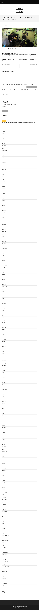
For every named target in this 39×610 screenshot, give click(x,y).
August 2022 (3, 214)
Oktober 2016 (4, 325)
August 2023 (3, 193)
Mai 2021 (3, 238)
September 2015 (4, 348)
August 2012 (3, 411)
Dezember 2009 (4, 466)
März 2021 (3, 239)
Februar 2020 (4, 258)
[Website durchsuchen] (37, 2)
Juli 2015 (3, 351)
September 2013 (4, 389)
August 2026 (3, 131)
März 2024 (3, 181)
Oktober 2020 (4, 246)
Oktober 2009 (4, 470)
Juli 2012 (3, 413)
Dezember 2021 (4, 226)
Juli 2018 (3, 289)
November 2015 (4, 344)
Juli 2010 (3, 454)
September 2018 (4, 286)
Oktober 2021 (4, 229)
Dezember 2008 (4, 487)
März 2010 (3, 461)
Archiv (3, 506)
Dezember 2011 (4, 425)
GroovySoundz (4, 523)
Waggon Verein (14, 606)
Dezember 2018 (4, 281)
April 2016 (3, 336)
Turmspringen (4, 573)
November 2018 (4, 282)
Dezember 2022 (4, 207)
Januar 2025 (3, 164)
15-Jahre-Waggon (4, 499)
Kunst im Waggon (4, 533)
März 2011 (3, 441)
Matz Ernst (3, 550)
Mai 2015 (3, 355)
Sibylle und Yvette (4, 571)
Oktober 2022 (4, 210)
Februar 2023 (4, 203)
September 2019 (4, 265)
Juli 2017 (3, 310)
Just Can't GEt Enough (5, 526)
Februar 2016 (4, 339)
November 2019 (4, 262)
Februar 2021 (4, 241)
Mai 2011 (3, 437)
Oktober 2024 (4, 169)
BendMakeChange (4, 509)
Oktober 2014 (4, 367)
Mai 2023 (3, 198)
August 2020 (3, 250)
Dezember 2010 (4, 446)
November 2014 (4, 365)
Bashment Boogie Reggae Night (6, 507)
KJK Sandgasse (4, 528)
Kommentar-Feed (4, 593)
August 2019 (3, 267)
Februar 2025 (4, 162)
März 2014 (3, 379)
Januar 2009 (3, 485)
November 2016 (4, 324)
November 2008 (4, 489)
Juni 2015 (3, 353)
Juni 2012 (3, 415)
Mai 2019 (3, 272)
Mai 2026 (3, 136)
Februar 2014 (4, 380)
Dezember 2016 (4, 322)
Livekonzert (3, 542)
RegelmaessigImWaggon (5, 561)
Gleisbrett (3, 518)
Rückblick (3, 568)
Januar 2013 (3, 403)
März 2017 (3, 317)
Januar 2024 (3, 184)
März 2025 (3, 160)
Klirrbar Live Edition (4, 530)
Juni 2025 (3, 155)
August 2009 (3, 473)
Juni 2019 (3, 270)
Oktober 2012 (4, 408)
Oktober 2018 (4, 284)
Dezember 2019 (4, 260)
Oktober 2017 (4, 305)
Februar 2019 (4, 277)
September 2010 (4, 451)
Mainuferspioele (4, 549)
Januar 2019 (3, 279)
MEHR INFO (3, 97)
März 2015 (3, 358)
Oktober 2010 (4, 449)
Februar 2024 (4, 183)
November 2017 (4, 303)
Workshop (3, 585)
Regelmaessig (4, 559)
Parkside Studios (4, 554)
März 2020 (3, 257)
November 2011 (4, 427)
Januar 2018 (3, 300)
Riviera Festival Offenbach (5, 566)
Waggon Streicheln (4, 583)
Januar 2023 (3, 205)
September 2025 (4, 150)
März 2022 (3, 222)
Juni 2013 (3, 394)
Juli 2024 (3, 174)
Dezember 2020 (4, 243)
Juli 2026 (3, 133)
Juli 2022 (3, 215)
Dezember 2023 (4, 186)
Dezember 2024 (4, 165)
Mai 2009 (3, 478)
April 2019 (3, 274)
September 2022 (4, 212)
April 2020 (3, 255)
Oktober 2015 (4, 346)
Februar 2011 (4, 442)
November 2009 (4, 468)
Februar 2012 (4, 422)
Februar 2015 (4, 360)
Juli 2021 (3, 234)
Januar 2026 (3, 143)
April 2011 (3, 439)
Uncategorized (4, 576)
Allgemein (3, 502)
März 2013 (3, 399)
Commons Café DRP (5, 511)
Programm (5, 25)
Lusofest (3, 545)
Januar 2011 (3, 444)
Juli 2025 (3, 153)
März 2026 (3, 140)
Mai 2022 (3, 219)
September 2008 (4, 492)
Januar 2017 (3, 320)
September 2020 (4, 248)
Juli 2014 (3, 372)
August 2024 (3, 172)
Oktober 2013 (4, 387)
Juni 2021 (3, 236)
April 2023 (3, 200)
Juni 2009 (3, 477)
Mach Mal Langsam (4, 547)
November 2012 (4, 406)
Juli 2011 (3, 434)
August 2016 (3, 329)
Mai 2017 (3, 313)
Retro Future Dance (4, 564)
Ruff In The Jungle (4, 569)
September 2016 (4, 327)
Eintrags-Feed (4, 592)
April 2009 (3, 480)
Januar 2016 (3, 341)
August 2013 (3, 391)
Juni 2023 (3, 196)
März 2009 (3, 482)
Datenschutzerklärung (24, 606)
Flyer (2, 516)
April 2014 (3, 377)
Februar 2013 (4, 401)
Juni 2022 (3, 217)
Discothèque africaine (5, 514)
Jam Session (3, 525)
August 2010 (3, 453)
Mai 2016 (3, 334)
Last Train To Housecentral (6, 537)
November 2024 (4, 167)
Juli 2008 (3, 494)
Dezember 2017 (4, 301)
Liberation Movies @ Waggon (6, 540)
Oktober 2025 (4, 148)
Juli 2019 (3, 269)
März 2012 (3, 420)
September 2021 (4, 231)
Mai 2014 (3, 375)
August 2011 (3, 432)
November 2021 (4, 227)
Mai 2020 (3, 253)
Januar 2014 (3, 382)
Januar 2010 (3, 465)
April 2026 (3, 138)
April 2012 (3, 418)
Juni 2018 (3, 291)
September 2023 (4, 191)
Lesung (3, 538)
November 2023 (4, 188)
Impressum (18, 606)
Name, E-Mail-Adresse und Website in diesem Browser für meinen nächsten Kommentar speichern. (19, 84)
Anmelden (3, 591)
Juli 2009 (3, 475)
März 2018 (3, 296)
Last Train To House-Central (6, 535)
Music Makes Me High (5, 552)
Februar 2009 (4, 484)
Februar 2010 (4, 463)
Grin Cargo (3, 521)
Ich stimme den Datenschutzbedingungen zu (9, 104)
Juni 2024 (3, 176)
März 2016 (3, 337)
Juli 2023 (3, 195)
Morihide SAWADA (13, 54)
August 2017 (3, 308)
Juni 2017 (3, 312)
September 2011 (4, 430)
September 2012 (4, 410)
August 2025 (3, 152)
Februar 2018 (4, 298)
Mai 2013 (3, 396)
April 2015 (3, 356)
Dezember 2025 (4, 145)
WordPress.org (4, 594)
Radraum (3, 557)
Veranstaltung (4, 578)
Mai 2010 (3, 458)
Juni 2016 (3, 332)
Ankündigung (4, 504)
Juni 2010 (3, 456)
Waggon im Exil (4, 580)
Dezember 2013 (4, 384)
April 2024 (3, 179)
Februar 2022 (4, 224)
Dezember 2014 (4, 363)
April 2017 (3, 315)
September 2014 (4, 368)
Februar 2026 (4, 141)
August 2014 (3, 370)
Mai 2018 (3, 293)
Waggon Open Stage (5, 581)
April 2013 (3, 398)
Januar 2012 (3, 423)
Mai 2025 (3, 157)
